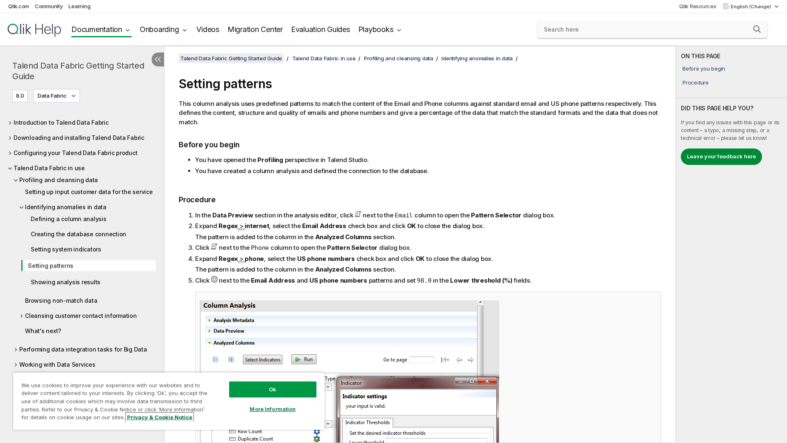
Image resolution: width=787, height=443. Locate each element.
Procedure (695, 82)
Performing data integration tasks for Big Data (83, 349)
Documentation (96, 29)
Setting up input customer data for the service (89, 191)
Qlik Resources (697, 6)
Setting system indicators (66, 249)
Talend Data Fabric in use (49, 167)
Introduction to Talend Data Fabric (61, 122)
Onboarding (159, 29)
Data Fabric (52, 95)
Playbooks (376, 29)
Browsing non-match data (61, 300)
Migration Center (255, 29)
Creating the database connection (78, 234)
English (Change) (751, 6)
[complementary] (731, 244)
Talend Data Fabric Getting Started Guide (78, 71)
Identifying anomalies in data (66, 206)
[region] (169, 401)
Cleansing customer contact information (81, 315)
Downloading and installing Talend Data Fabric (79, 137)
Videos (207, 29)
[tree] (82, 243)
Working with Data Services (57, 364)
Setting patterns (50, 265)
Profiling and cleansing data (58, 179)
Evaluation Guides (320, 29)
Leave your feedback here (721, 156)
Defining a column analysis (69, 218)
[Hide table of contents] (158, 59)
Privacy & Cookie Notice (159, 417)
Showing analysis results (65, 282)
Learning (79, 6)
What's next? (43, 330)
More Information (273, 409)
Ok (272, 389)
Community (49, 6)
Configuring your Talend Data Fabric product (75, 152)
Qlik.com (18, 6)
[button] (757, 29)
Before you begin (703, 68)
